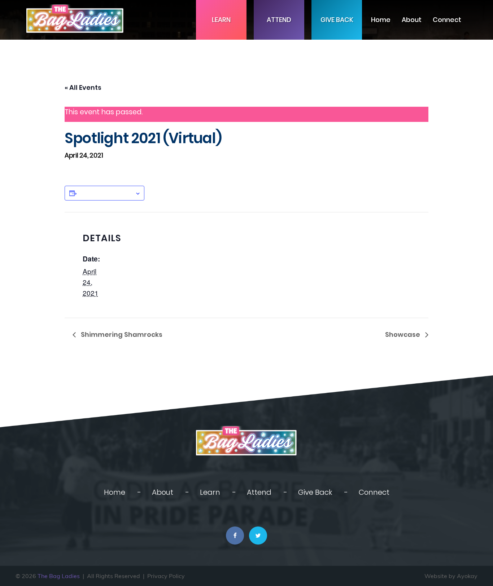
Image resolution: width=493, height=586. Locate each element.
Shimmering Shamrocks (120, 334)
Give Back (336, 19)
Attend (279, 19)
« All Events (83, 87)
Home (381, 19)
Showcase (403, 334)
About (412, 19)
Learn (221, 19)
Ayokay (467, 576)
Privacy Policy (166, 576)
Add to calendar (105, 193)
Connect (447, 19)
